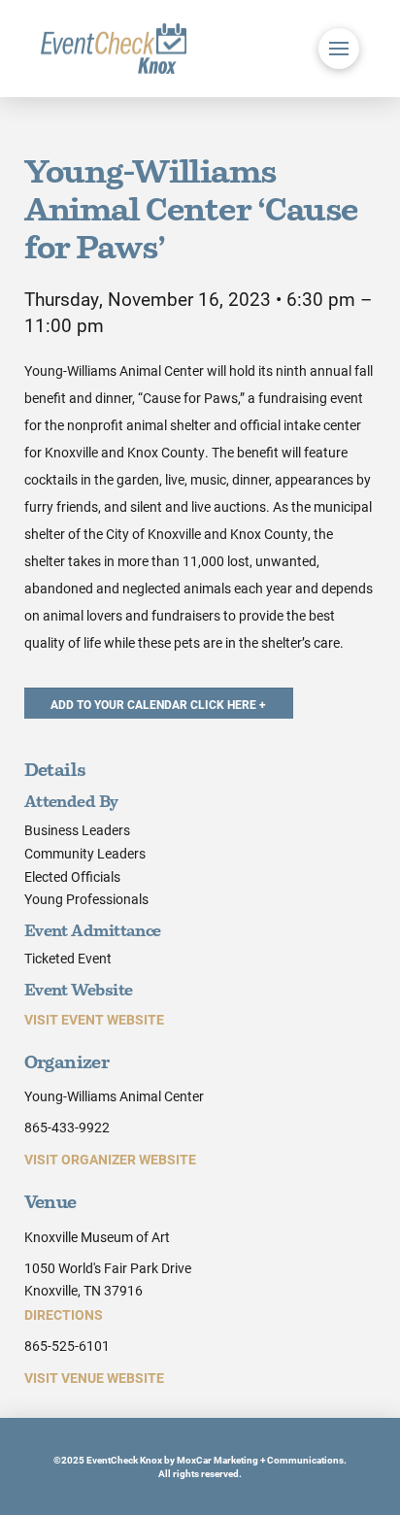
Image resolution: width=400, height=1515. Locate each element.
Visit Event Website (94, 1019)
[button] (338, 48)
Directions (63, 1314)
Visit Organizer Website (110, 1159)
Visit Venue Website (94, 1377)
